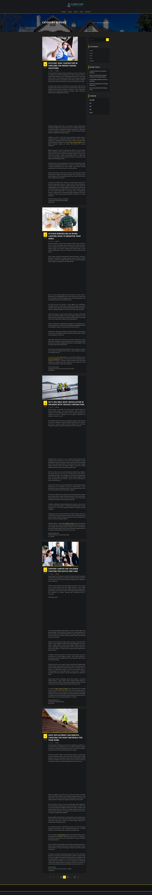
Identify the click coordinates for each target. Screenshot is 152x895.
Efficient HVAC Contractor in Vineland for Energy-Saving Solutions (62, 65)
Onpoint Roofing (61, 834)
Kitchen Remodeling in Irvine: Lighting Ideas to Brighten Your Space (64, 236)
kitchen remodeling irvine (54, 358)
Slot (90, 103)
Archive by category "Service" (103, 22)
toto (90, 109)
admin (50, 71)
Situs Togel (91, 100)
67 (74, 877)
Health (76, 11)
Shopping (88, 11)
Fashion (63, 11)
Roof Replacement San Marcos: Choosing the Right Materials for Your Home (65, 737)
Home (81, 11)
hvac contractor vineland (75, 142)
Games (70, 11)
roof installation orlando (68, 523)
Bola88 (91, 112)
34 (61, 877)
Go (107, 39)
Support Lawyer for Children (61, 688)
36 (67, 877)
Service (57, 71)
